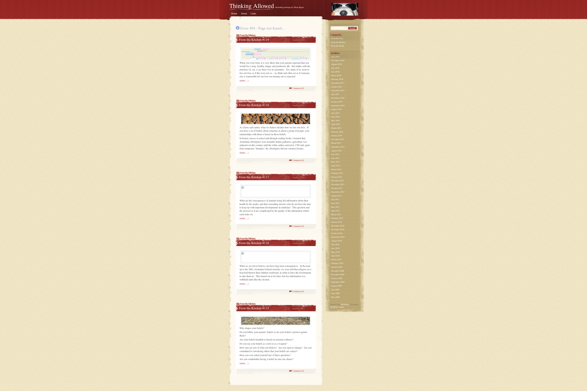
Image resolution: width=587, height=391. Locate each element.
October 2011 (336, 188)
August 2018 (336, 64)
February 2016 (337, 132)
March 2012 (336, 169)
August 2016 (336, 109)
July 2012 (335, 154)
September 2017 (338, 90)
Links (253, 13)
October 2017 (336, 87)
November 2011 (337, 184)
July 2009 (335, 290)
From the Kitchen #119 (254, 39)
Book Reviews (337, 38)
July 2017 (335, 94)
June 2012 (335, 158)
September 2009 (338, 282)
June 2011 (335, 203)
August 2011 (336, 196)
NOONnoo (345, 304)
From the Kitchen (247, 35)
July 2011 (335, 199)
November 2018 (337, 60)
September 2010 (338, 237)
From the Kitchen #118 (254, 105)
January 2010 (336, 267)
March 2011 (336, 214)
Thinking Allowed (251, 6)
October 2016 (336, 102)
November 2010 (337, 229)
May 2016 (335, 120)
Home (234, 13)
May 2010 (335, 252)
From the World (337, 46)
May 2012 (335, 162)
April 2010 (335, 256)
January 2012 (336, 177)
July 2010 (335, 244)
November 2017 (337, 83)
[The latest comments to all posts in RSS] (351, 13)
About (244, 13)
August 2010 (336, 241)
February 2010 (337, 263)
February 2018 (337, 79)
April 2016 (335, 124)
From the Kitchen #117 (254, 177)
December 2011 (337, 180)
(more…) (244, 80)
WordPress (334, 307)
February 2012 (337, 173)
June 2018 (335, 72)
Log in (341, 307)
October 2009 (336, 278)
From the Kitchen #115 (254, 308)
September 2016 (338, 105)
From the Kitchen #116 (254, 243)
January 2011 (336, 222)
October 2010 (336, 233)
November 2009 (337, 274)
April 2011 (335, 211)
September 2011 (338, 192)
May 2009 (335, 297)
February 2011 (337, 218)
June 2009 (335, 293)
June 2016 (335, 117)
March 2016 (336, 128)
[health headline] (276, 261)
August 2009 (336, 286)
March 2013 (336, 143)
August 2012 (336, 151)
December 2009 (337, 271)
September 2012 (338, 147)
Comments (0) (298, 88)
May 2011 (335, 207)
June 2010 (335, 248)
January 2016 (336, 135)
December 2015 (337, 139)
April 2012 (335, 165)
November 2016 (337, 98)
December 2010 (337, 226)
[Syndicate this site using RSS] (344, 9)
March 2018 (336, 75)
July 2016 (335, 113)
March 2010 (336, 259)
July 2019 (335, 57)
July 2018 (335, 68)
